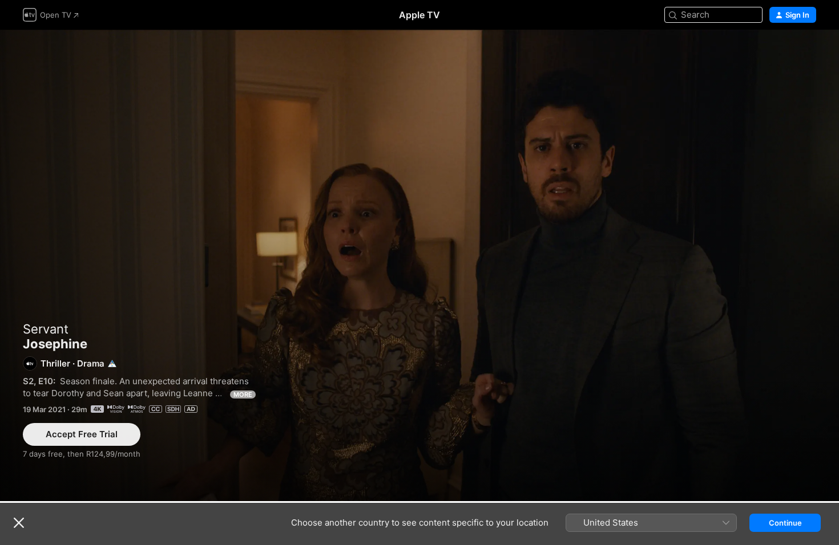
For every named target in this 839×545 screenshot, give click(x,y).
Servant (45, 329)
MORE (242, 394)
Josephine (419, 265)
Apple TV (419, 15)
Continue (785, 522)
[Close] (19, 523)
